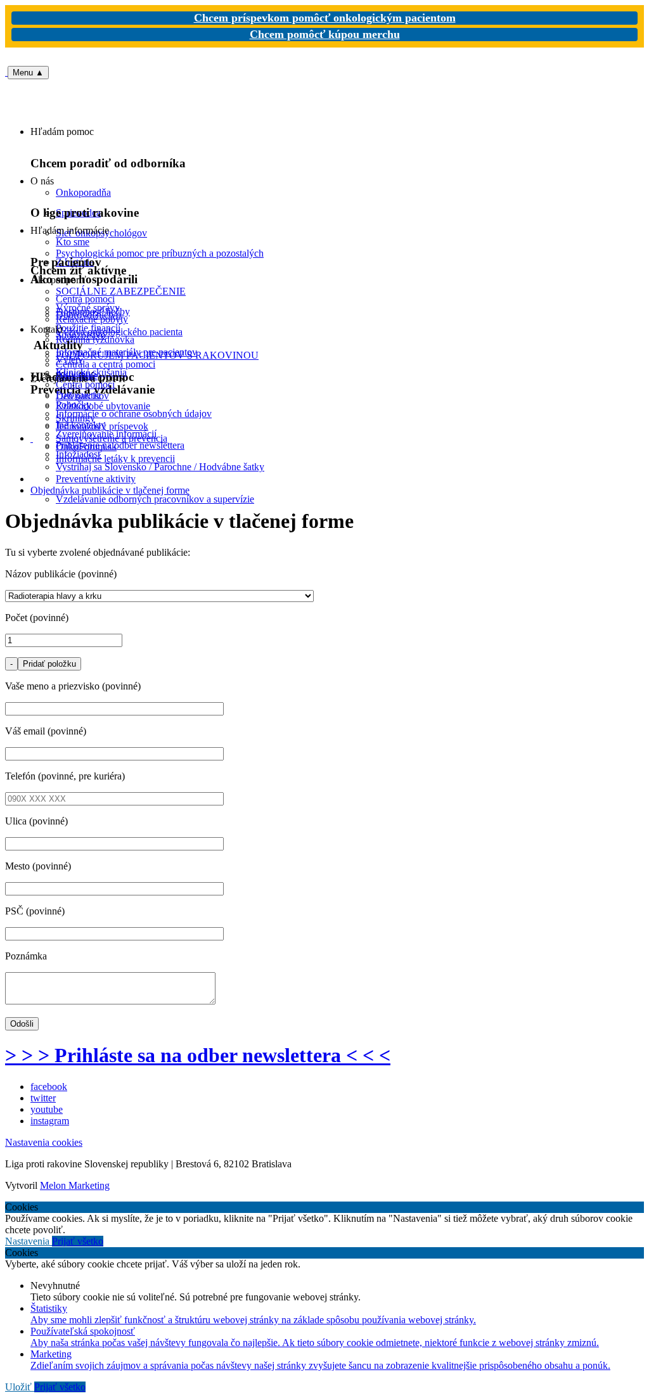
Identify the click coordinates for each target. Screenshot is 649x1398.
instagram (49, 1120)
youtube (46, 1109)
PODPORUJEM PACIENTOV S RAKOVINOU (157, 355)
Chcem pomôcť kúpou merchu (325, 34)
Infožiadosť (79, 454)
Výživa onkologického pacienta (119, 331)
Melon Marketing (75, 1185)
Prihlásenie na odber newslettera (120, 445)
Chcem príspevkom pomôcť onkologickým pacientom (325, 17)
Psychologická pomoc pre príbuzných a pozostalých (160, 253)
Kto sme (72, 241)
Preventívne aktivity (96, 478)
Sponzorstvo (81, 335)
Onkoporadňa (83, 192)
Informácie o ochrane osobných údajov (134, 413)
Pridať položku (49, 664)
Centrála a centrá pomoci (105, 364)
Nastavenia (28, 1241)
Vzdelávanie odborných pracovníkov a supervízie (155, 499)
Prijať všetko (77, 1241)
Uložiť (19, 1387)
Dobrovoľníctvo (88, 314)
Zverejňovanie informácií (106, 433)
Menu (28, 72)
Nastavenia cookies (43, 1142)
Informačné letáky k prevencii (115, 458)
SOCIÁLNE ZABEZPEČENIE (121, 291)
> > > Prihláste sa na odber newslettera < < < (197, 1055)
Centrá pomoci (85, 384)
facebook (48, 1086)
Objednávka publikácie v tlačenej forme (110, 490)
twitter (43, 1098)
